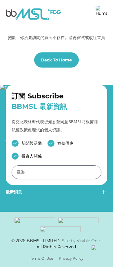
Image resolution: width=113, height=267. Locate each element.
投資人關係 (31, 156)
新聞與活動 (31, 143)
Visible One (88, 240)
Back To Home (56, 60)
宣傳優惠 (65, 143)
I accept (43, 247)
